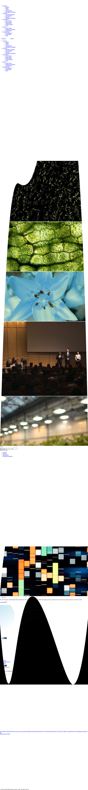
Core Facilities (9, 15)
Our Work (5, 13)
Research (7, 17)
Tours (7, 25)
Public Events (8, 28)
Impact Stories (9, 22)
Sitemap (2, 733)
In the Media (8, 34)
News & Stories (6, 31)
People (7, 8)
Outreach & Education (10, 18)
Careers (7, 9)
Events (4, 26)
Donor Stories (9, 23)
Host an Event (9, 30)
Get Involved (5, 19)
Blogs (7, 35)
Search (1, 446)
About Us (5, 5)
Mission (7, 7)
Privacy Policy (7, 733)
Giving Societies (9, 24)
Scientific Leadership (10, 14)
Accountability (9, 10)
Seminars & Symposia (10, 29)
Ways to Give (8, 20)
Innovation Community (11, 12)
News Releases (9, 33)
